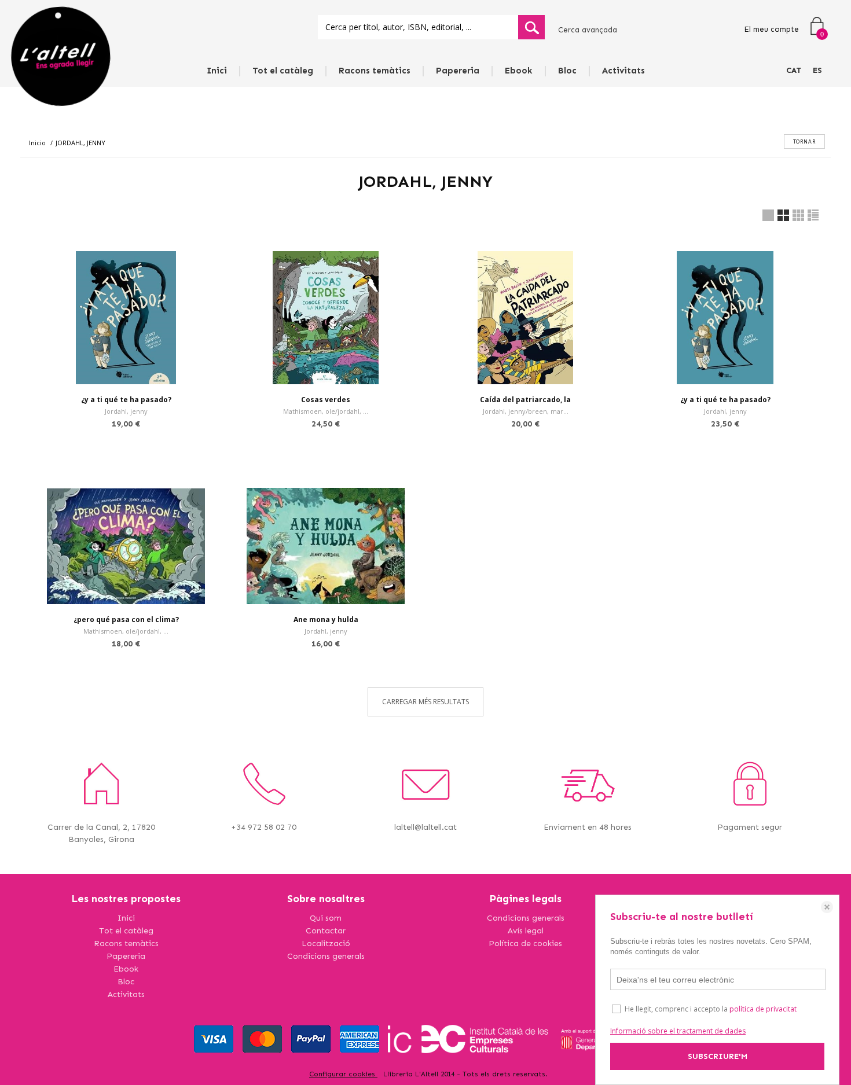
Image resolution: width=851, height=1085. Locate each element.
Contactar (326, 931)
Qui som (326, 918)
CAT (793, 70)
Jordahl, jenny (126, 411)
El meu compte (771, 29)
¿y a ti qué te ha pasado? (126, 399)
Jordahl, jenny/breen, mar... (525, 411)
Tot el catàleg (282, 70)
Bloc (567, 70)
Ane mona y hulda (326, 619)
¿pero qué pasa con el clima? (126, 619)
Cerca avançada (587, 29)
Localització (326, 943)
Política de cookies (525, 943)
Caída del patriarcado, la (525, 399)
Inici (217, 70)
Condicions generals (326, 956)
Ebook (519, 70)
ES (817, 70)
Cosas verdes (325, 399)
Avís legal (526, 931)
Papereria (457, 70)
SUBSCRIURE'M (717, 1056)
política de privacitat (763, 1009)
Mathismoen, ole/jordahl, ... (325, 411)
